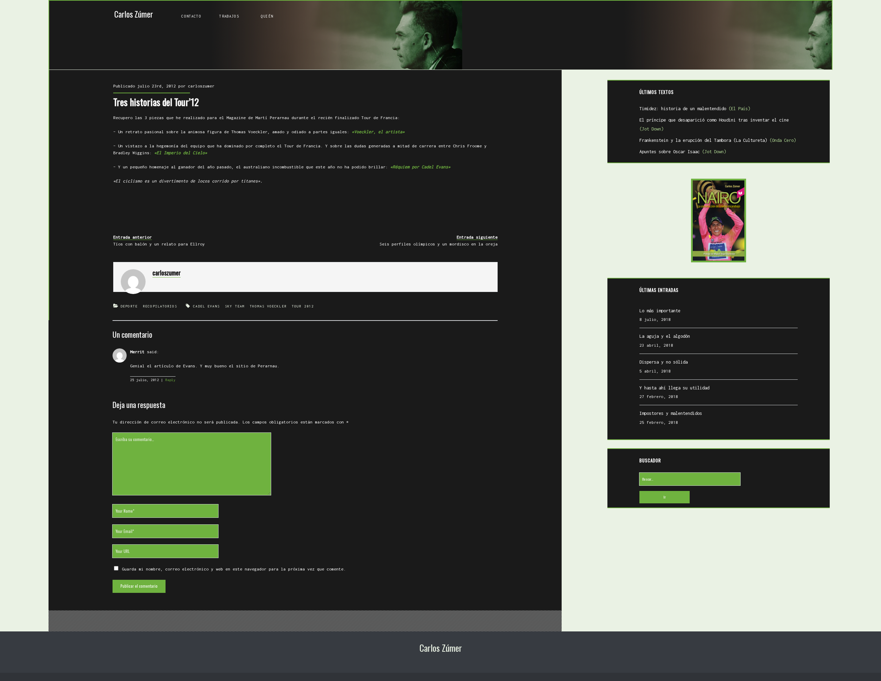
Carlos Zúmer (133, 14)
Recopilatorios (160, 306)
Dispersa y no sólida (663, 362)
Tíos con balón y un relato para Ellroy (159, 244)
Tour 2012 (303, 306)
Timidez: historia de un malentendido (694, 108)
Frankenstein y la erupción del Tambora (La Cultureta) (717, 140)
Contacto (191, 16)
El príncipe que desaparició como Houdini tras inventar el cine (714, 124)
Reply (170, 380)
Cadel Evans (206, 306)
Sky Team (235, 306)
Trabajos (229, 16)
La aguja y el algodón (664, 336)
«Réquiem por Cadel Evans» (420, 166)
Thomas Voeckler (268, 306)
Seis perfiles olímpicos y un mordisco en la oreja (439, 244)
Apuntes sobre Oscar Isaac (682, 151)
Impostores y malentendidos (670, 413)
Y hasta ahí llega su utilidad (674, 387)
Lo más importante (659, 310)
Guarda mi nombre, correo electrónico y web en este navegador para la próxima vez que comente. (234, 569)
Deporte (129, 306)
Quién (267, 16)
